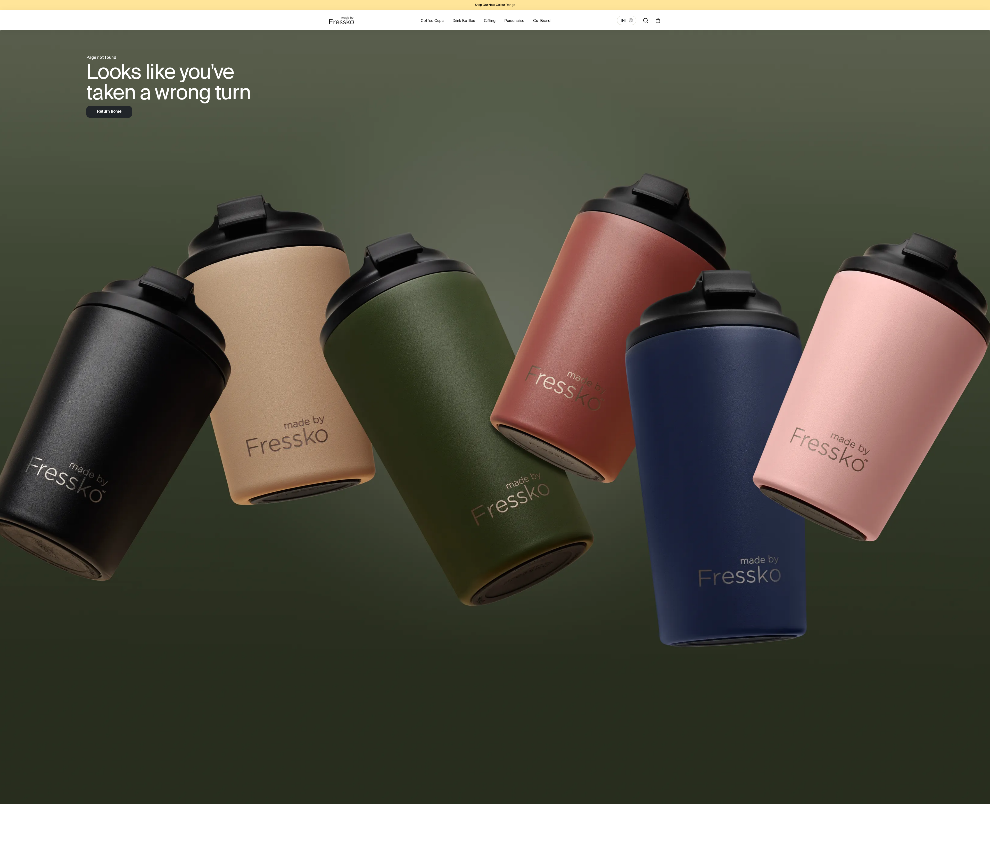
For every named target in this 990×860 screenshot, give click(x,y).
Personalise (514, 21)
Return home (109, 112)
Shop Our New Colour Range (495, 5)
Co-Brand (541, 21)
